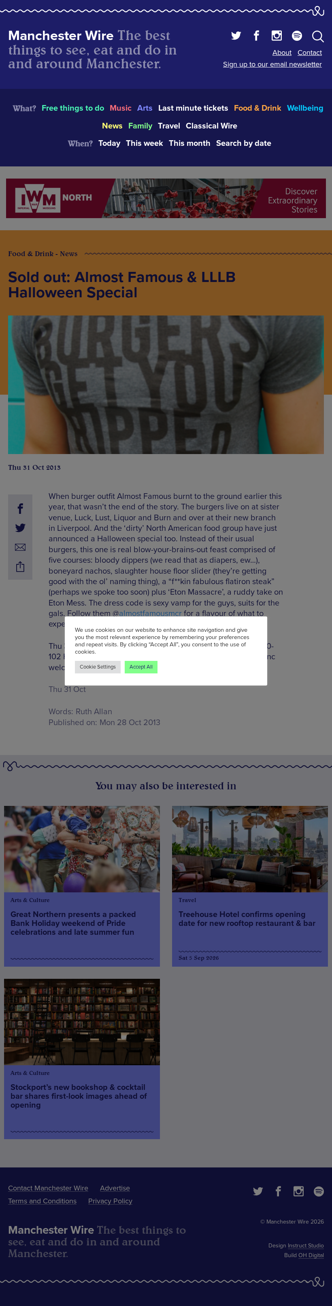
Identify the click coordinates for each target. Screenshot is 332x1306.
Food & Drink (257, 108)
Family (140, 126)
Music (121, 108)
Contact (310, 52)
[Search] (318, 38)
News (112, 126)
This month (190, 143)
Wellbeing (305, 108)
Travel (169, 126)
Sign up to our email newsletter (272, 64)
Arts (145, 108)
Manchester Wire (61, 35)
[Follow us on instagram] (277, 37)
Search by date (243, 143)
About (282, 52)
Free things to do (73, 108)
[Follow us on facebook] (256, 37)
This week (144, 143)
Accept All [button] (141, 667)
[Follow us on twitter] (236, 37)
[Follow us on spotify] (297, 37)
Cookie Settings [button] (98, 667)
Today (109, 143)
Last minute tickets (193, 108)
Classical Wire (211, 126)
